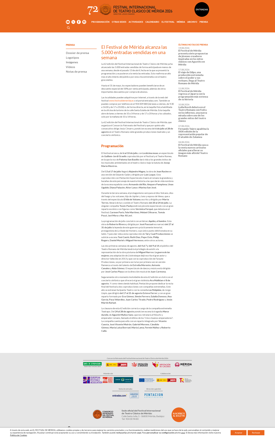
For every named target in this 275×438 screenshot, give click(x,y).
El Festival (168, 22)
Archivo (192, 22)
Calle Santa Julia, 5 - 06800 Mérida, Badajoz (143, 416)
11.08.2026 (193, 94)
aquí (183, 432)
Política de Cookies (18, 435)
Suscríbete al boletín (179, 414)
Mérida (181, 22)
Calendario (152, 22)
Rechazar (256, 432)
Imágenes (72, 62)
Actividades (136, 22)
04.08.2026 (193, 149)
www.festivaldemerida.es (121, 100)
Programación (100, 22)
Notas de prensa (76, 71)
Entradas (202, 9)
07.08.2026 (193, 131)
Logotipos (72, 57)
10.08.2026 (192, 112)
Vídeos (70, 67)
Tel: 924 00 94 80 (130, 418)
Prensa (204, 22)
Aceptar (238, 432)
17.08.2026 (191, 76)
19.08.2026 (193, 56)
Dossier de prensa (77, 53)
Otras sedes (119, 22)
